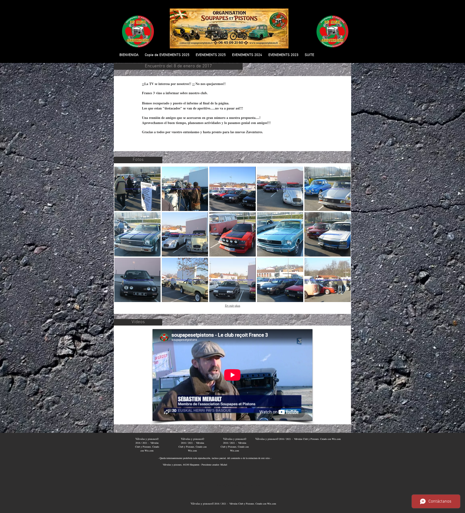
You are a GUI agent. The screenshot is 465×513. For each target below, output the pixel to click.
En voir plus (232, 305)
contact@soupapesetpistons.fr (237, 485)
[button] (167, 55)
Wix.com (149, 450)
